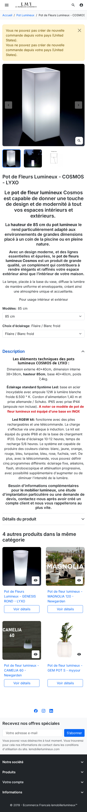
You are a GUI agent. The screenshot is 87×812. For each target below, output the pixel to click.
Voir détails (21, 609)
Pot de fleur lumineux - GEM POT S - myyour (65, 667)
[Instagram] (43, 710)
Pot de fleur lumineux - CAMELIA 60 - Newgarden (21, 670)
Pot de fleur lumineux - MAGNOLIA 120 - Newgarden (65, 596)
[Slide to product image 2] (33, 158)
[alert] (43, 43)
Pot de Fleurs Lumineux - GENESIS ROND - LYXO (20, 596)
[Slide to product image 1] (11, 158)
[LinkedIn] (51, 710)
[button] (73, 5)
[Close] (79, 30)
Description (13, 351)
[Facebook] (35, 710)
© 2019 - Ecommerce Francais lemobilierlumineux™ (43, 805)
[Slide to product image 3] (54, 158)
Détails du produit (19, 519)
